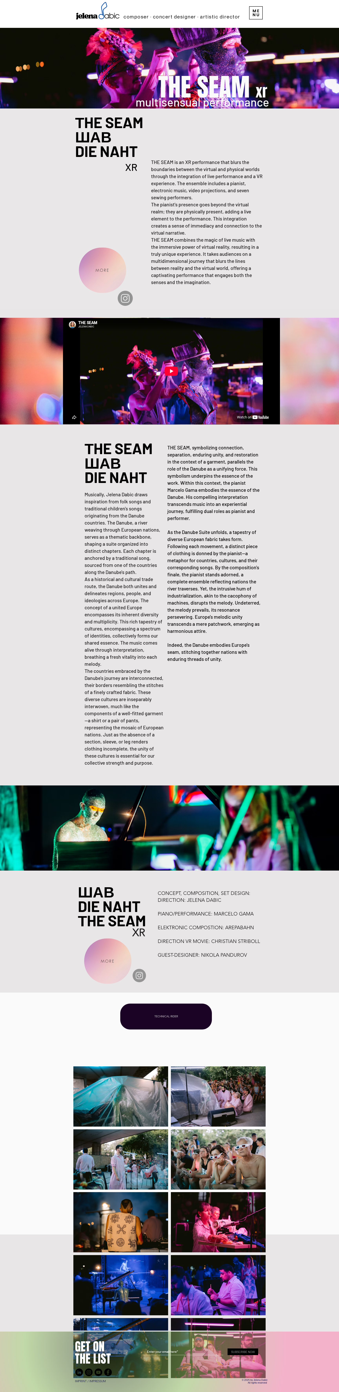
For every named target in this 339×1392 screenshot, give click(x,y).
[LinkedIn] (79, 1372)
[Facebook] (108, 1372)
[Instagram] (139, 975)
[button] (256, 12)
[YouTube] (98, 1372)
